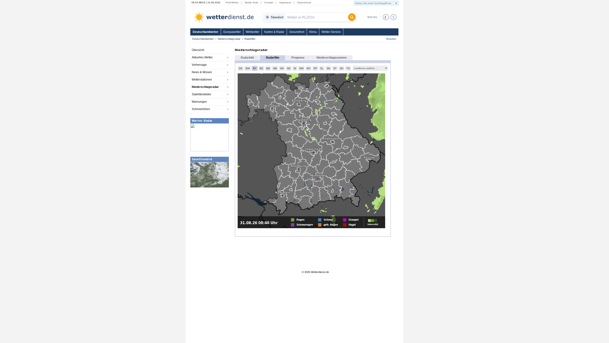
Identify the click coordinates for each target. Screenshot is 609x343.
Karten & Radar (274, 32)
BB (268, 68)
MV (308, 68)
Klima (313, 32)
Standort (277, 17)
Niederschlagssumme (332, 57)
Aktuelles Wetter (202, 57)
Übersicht (198, 50)
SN (328, 68)
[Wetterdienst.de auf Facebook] (386, 17)
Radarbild (247, 57)
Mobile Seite (251, 2)
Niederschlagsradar (229, 38)
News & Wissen (202, 72)
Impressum (285, 2)
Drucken (391, 38)
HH (282, 68)
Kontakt (269, 2)
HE (288, 68)
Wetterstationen (202, 79)
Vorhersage (199, 64)
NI (295, 68)
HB (275, 68)
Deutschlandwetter (205, 32)
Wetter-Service (331, 32)
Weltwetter (252, 32)
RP (315, 68)
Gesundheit (296, 32)
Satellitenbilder (201, 94)
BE (261, 68)
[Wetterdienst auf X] (393, 17)
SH (341, 68)
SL (322, 68)
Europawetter (232, 32)
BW (248, 68)
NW (301, 68)
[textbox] (316, 17)
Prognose (297, 57)
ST (335, 68)
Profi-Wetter (232, 2)
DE (240, 68)
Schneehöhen (201, 109)
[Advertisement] (209, 223)
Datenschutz (304, 2)
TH (348, 68)
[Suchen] (352, 17)
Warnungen (199, 101)
